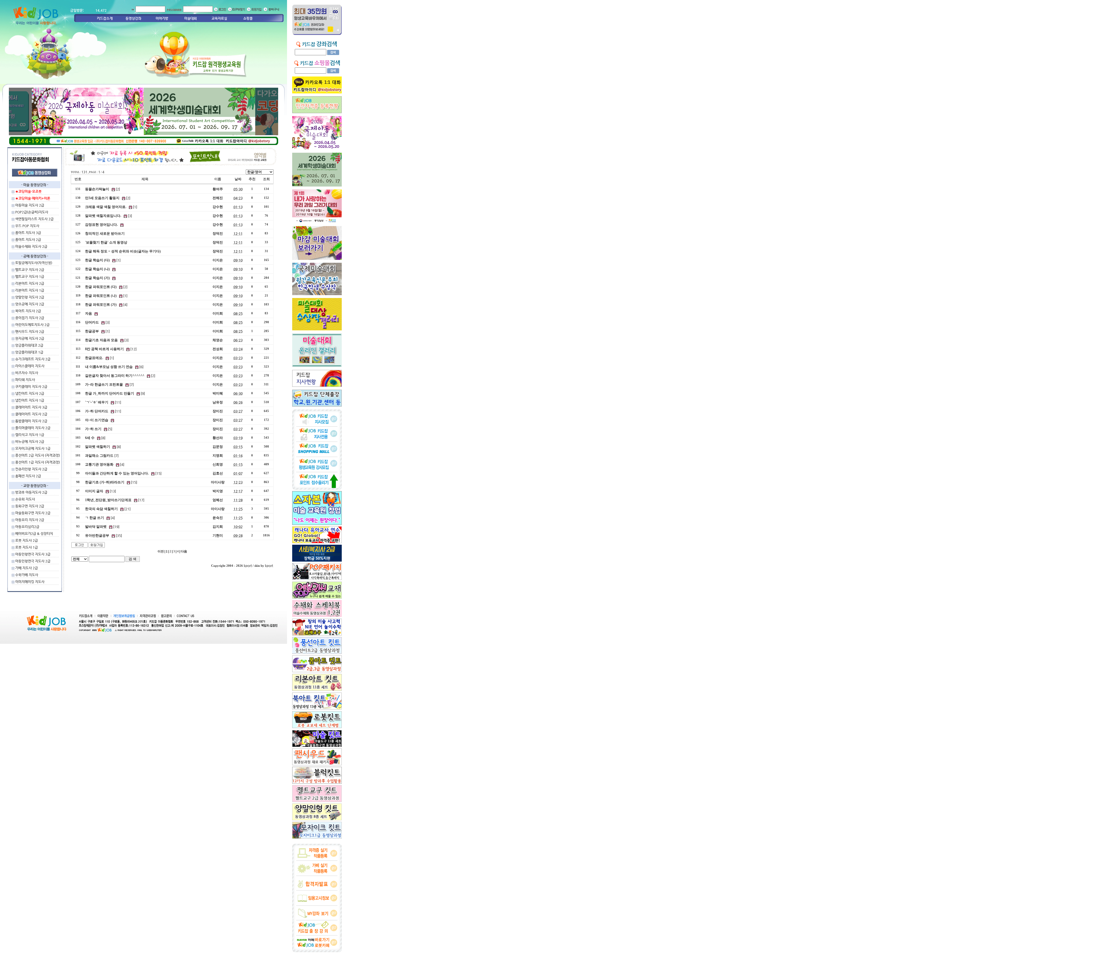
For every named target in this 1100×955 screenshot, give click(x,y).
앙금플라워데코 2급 (29, 345)
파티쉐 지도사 (25, 380)
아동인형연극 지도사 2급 (32, 561)
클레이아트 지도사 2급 (31, 414)
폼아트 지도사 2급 (28, 240)
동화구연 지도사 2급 (29, 506)
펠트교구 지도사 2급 (29, 270)
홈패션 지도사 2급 (28, 476)
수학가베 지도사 (26, 575)
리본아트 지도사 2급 (29, 283)
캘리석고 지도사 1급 (29, 435)
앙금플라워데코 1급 (29, 352)
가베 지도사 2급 (26, 568)
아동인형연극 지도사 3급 (32, 554)
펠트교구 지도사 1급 (29, 276)
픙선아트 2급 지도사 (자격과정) (37, 455)
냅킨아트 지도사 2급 (29, 393)
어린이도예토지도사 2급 (32, 325)
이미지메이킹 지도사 (29, 582)
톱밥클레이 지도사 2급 (31, 421)
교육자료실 (219, 18)
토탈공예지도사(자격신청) (33, 263)
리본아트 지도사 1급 (29, 290)
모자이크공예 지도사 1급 (32, 448)
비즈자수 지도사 (26, 373)
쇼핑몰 (248, 18)
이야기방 (162, 18)
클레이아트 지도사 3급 (31, 407)
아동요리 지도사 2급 (29, 520)
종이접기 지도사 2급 (29, 318)
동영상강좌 (133, 18)
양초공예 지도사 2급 (29, 304)
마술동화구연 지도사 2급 (32, 513)
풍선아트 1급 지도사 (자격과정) (37, 462)
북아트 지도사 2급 (28, 311)
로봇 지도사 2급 (26, 540)
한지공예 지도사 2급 (29, 338)
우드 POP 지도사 (27, 226)
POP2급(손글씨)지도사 (31, 212)
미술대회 (190, 18)
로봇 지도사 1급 (26, 547)
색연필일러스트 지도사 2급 (34, 219)
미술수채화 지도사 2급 (31, 246)
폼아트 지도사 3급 (28, 233)
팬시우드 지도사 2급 (29, 332)
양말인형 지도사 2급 (29, 297)
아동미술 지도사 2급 (29, 205)
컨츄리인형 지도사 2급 (31, 469)
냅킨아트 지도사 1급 (29, 400)
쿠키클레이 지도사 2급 (31, 387)
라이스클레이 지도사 (29, 366)
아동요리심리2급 (27, 527)
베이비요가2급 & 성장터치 (34, 534)
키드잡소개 (105, 18)
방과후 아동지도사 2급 (31, 492)
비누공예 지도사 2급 (29, 442)
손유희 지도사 (25, 499)
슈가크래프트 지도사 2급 (32, 359)
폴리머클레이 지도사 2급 (32, 428)
